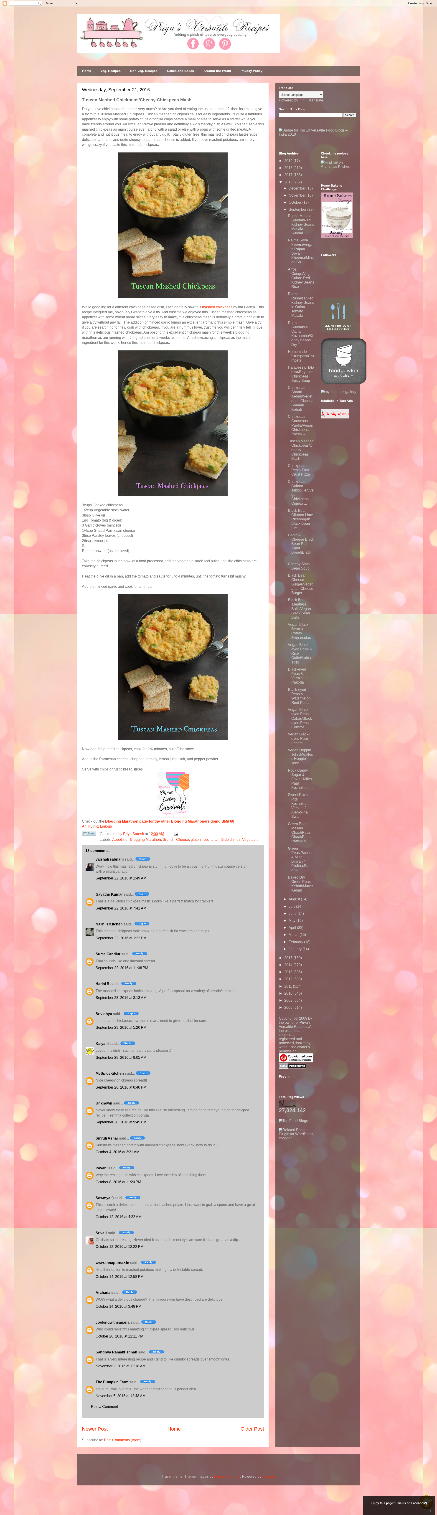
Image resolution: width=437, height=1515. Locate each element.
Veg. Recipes (111, 71)
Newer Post (95, 1429)
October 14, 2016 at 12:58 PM (119, 1277)
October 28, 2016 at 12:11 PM (119, 1336)
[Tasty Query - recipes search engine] (335, 417)
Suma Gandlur (108, 954)
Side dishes (230, 839)
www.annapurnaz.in (112, 1263)
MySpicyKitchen (110, 1073)
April (293, 928)
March (294, 935)
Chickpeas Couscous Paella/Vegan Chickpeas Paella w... (300, 425)
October (295, 202)
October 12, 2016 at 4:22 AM (118, 1217)
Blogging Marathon (145, 839)
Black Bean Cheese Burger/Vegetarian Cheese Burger (300, 584)
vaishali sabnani (110, 859)
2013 (288, 972)
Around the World (217, 71)
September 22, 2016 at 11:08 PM (122, 968)
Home (86, 71)
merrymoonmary (227, 1476)
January (295, 949)
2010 (288, 993)
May (292, 920)
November (297, 195)
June (293, 913)
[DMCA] (292, 1067)
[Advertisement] (313, 1168)
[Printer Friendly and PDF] (89, 834)
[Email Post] (175, 834)
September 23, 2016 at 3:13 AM (121, 998)
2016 (288, 182)
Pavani (101, 1168)
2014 (288, 965)
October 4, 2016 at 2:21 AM (117, 1152)
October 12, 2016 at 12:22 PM (119, 1247)
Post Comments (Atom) (122, 1440)
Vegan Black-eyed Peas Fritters (299, 738)
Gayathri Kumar (109, 894)
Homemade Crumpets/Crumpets (301, 356)
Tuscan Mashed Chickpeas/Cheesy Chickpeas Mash (301, 450)
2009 (288, 1000)
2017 (288, 175)
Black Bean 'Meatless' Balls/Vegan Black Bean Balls (299, 608)
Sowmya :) (105, 1198)
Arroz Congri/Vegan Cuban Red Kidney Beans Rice (301, 278)
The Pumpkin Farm (112, 1382)
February (296, 942)
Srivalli (101, 1233)
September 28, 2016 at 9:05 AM (121, 1057)
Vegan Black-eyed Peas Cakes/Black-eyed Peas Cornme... (300, 718)
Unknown (104, 1103)
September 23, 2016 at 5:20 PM (121, 1027)
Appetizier (120, 839)
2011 (288, 986)
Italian (214, 839)
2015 (288, 958)
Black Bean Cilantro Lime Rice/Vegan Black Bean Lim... (300, 519)
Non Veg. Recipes (144, 71)
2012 (288, 979)
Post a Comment (104, 1407)
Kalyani (102, 1044)
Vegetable (250, 839)
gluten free (199, 839)
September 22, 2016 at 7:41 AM (121, 908)
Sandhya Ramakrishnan (116, 1352)
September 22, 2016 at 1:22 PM (121, 938)
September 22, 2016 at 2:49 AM (121, 878)
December (297, 188)
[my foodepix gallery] (338, 392)
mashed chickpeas (217, 307)
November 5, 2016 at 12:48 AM (120, 1396)
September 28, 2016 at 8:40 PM (121, 1087)
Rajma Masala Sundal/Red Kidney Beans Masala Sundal (301, 224)
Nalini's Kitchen (109, 924)
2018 (288, 168)
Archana (103, 1293)
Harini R (102, 984)
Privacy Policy (251, 71)
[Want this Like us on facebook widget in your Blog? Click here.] (430, 1511)
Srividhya (104, 1014)
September (298, 209)
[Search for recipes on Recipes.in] (293, 1121)
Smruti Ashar (107, 1138)
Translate (315, 100)
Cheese (182, 839)
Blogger (268, 1476)
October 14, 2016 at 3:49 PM (118, 1306)
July (292, 906)
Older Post (252, 1429)
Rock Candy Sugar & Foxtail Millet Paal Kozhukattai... (300, 779)
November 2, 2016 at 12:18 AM (120, 1366)
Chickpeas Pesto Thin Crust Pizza (299, 470)
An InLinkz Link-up (97, 826)
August (295, 899)
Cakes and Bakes (180, 71)
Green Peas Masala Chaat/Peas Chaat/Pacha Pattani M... (300, 832)
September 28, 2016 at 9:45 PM (121, 1122)
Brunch (168, 839)
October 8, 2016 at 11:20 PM (118, 1182)
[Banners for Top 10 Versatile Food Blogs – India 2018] (317, 134)
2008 (288, 1007)
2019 (288, 161)
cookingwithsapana (113, 1322)
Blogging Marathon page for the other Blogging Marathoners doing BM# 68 (169, 821)
